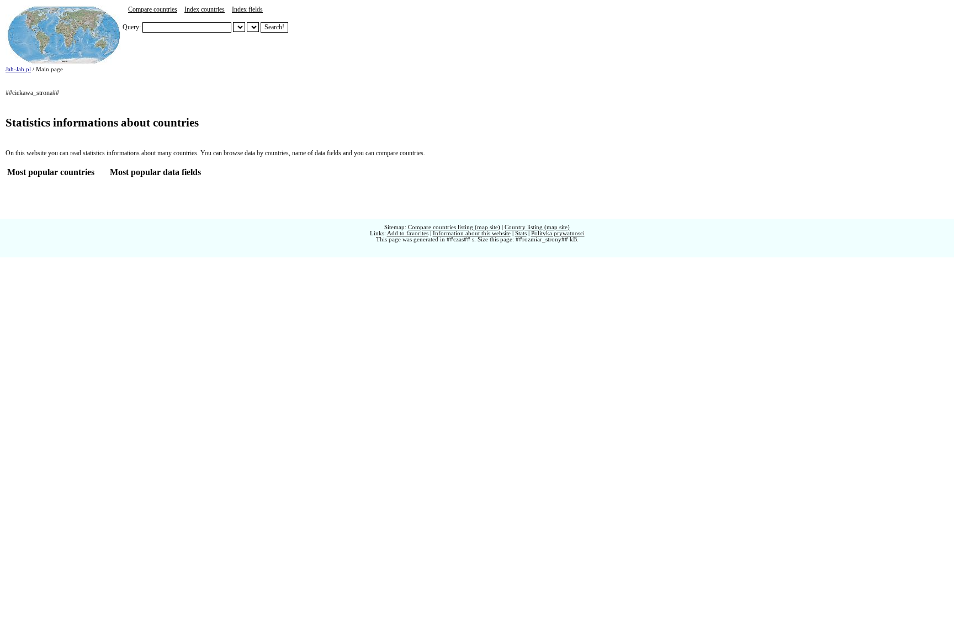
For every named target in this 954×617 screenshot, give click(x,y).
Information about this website (472, 233)
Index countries (204, 9)
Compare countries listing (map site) (454, 227)
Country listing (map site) (537, 227)
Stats (521, 233)
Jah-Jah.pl (18, 69)
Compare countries (152, 9)
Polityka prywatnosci (558, 233)
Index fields (247, 9)
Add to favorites (407, 233)
